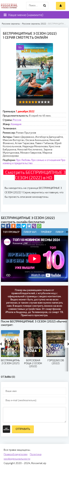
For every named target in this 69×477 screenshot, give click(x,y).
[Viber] (34, 226)
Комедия (16, 124)
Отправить (23, 429)
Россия (17, 119)
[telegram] (29, 226)
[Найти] (44, 5)
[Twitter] (24, 226)
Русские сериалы (11, 23)
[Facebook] (8, 226)
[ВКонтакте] (3, 226)
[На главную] (9, 5)
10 (48, 102)
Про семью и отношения (45, 159)
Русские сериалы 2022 (34, 23)
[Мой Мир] (18, 226)
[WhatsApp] (39, 226)
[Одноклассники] (13, 226)
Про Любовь (23, 159)
